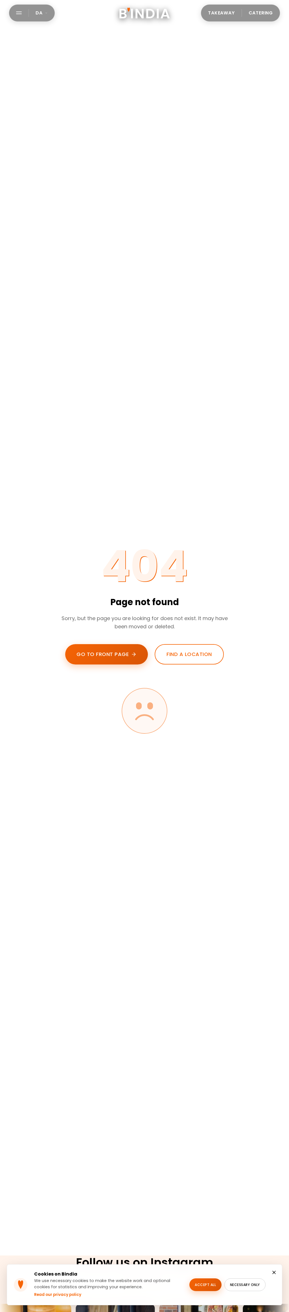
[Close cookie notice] (274, 1272)
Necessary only (245, 1284)
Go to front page (102, 654)
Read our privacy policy (57, 1294)
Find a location (189, 654)
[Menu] (19, 13)
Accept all (205, 1284)
